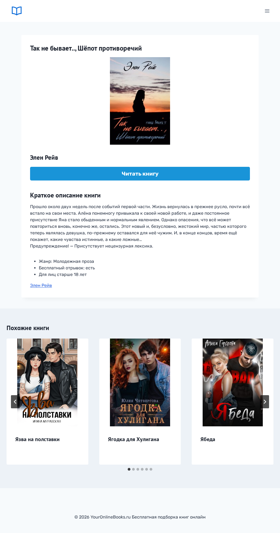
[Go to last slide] (15, 401)
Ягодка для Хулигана (133, 439)
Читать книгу (140, 173)
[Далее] (264, 401)
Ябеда (207, 439)
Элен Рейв (41, 285)
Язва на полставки (37, 439)
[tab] (129, 469)
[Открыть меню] (267, 11)
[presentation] (47, 382)
